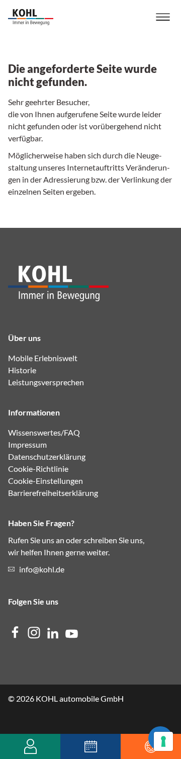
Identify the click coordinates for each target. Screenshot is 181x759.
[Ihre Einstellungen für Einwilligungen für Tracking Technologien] (163, 741)
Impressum (27, 444)
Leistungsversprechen (46, 382)
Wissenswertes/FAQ (44, 432)
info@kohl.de (41, 569)
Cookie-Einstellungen (45, 480)
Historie (22, 370)
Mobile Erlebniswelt (42, 358)
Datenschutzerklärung (46, 456)
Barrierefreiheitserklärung (53, 492)
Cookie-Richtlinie (38, 468)
